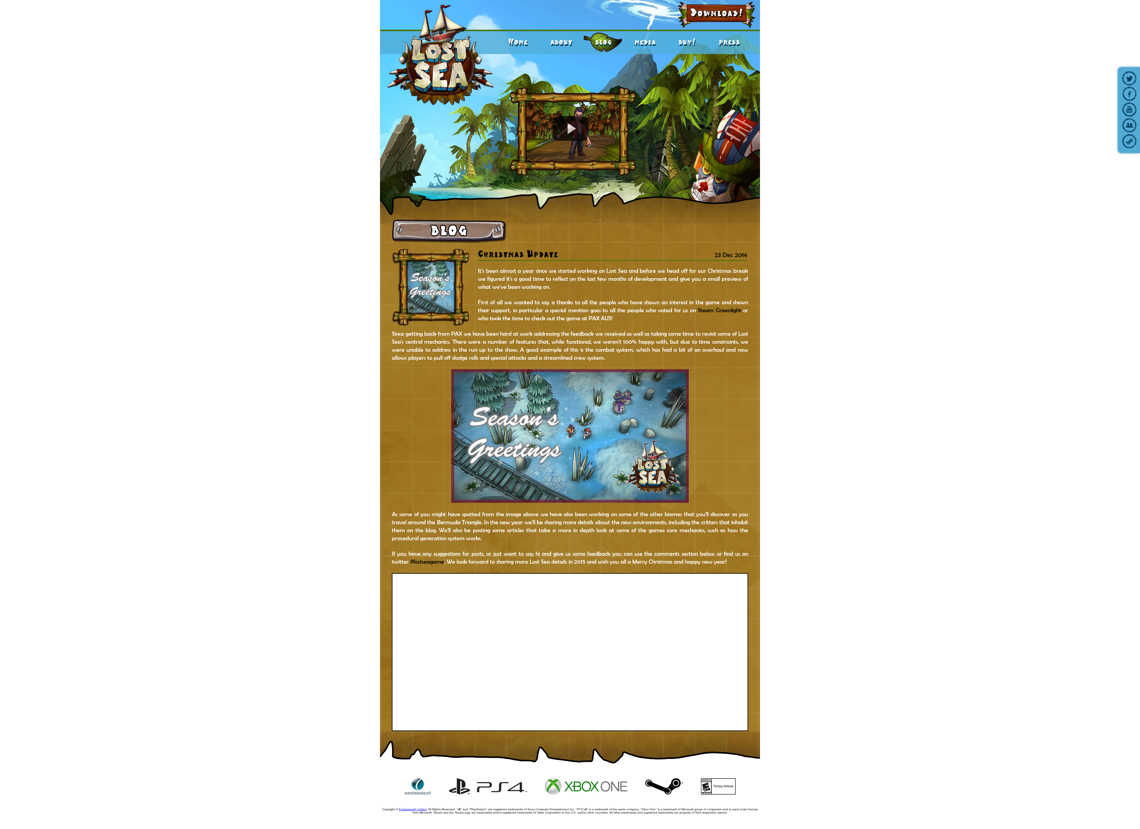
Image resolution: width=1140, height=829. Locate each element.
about (561, 42)
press (729, 42)
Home (518, 42)
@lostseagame (427, 561)
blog (603, 42)
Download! (717, 13)
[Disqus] (570, 652)
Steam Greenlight (719, 310)
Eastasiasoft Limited (413, 809)
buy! (687, 42)
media (645, 42)
